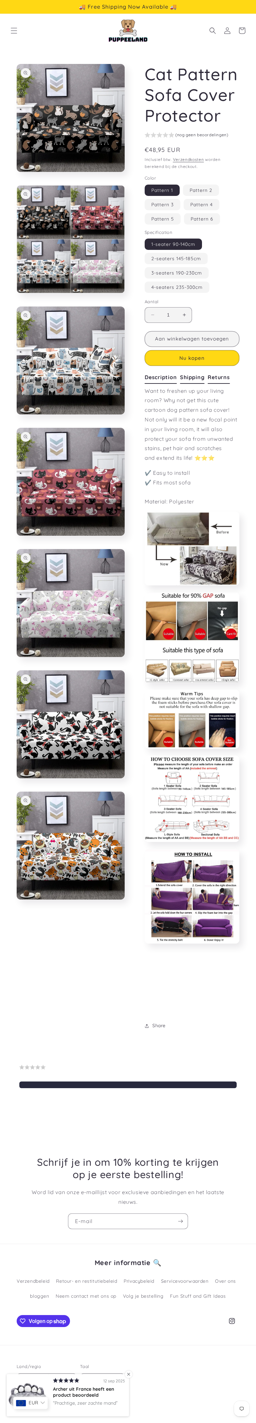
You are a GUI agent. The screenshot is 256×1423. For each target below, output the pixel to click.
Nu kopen (192, 358)
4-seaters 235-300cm (177, 287)
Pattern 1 (162, 190)
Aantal (151, 301)
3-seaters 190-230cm (176, 273)
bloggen (39, 1296)
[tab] (162, 377)
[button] (14, 30)
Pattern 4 (201, 205)
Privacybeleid (139, 1281)
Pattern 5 (162, 219)
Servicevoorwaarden (185, 1281)
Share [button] (159, 1026)
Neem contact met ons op (86, 1296)
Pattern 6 (202, 219)
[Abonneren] (180, 1221)
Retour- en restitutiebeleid (86, 1281)
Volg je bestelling (143, 1296)
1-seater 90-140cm (173, 244)
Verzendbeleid (33, 1281)
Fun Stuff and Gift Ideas (198, 1296)
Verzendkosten (188, 159)
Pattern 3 (162, 205)
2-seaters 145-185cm (176, 259)
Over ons (225, 1281)
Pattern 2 (201, 190)
